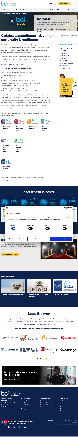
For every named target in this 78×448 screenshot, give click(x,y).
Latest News (24, 403)
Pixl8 (76, 424)
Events (34, 9)
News (43, 9)
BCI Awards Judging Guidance (66, 64)
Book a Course (5, 407)
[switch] (30, 228)
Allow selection (39, 238)
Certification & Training (56, 9)
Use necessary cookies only (16, 238)
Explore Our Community (27, 405)
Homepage (4, 13)
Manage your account (26, 409)
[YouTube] (25, 427)
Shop (61, 411)
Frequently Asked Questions (17, 423)
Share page (65, 35)
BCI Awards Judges (63, 59)
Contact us (63, 413)
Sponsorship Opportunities (47, 405)
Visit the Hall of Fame (10, 254)
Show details (65, 234)
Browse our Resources (7, 405)
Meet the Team (64, 407)
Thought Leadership (21, 9)
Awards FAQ (64, 69)
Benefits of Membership (46, 401)
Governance (63, 405)
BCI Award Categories (63, 54)
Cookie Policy (22, 421)
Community (71, 9)
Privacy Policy (12, 421)
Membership (7, 9)
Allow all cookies (61, 238)
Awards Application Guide (66, 49)
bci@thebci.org (10, 115)
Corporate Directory (45, 403)
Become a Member (26, 401)
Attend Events (24, 407)
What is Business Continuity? (8, 403)
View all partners (38, 359)
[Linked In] (9, 427)
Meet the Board (64, 409)
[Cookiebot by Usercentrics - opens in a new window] (65, 208)
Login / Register (63, 3)
